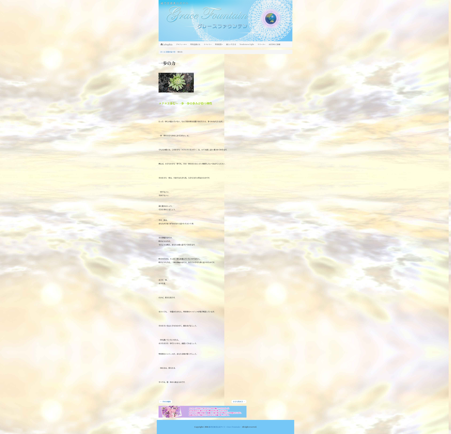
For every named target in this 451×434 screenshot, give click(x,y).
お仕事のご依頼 (274, 44)
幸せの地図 (165, 402)
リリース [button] (261, 44)
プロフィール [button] (181, 44)
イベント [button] (207, 44)
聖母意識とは (195, 44)
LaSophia (167, 44)
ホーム (162, 52)
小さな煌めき (239, 402)
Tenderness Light (247, 44)
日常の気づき (170, 52)
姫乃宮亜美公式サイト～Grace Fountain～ (225, 427)
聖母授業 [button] (218, 44)
